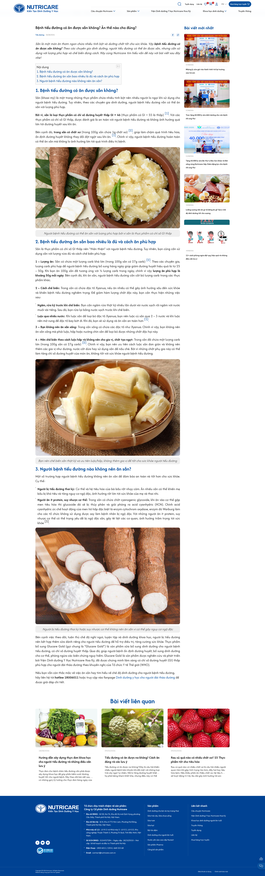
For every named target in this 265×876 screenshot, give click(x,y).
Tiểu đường (39, 35)
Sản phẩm (132, 11)
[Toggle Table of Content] (117, 66)
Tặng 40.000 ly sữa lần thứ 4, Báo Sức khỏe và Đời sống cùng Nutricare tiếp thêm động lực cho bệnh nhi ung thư (207, 164)
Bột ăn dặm (153, 830)
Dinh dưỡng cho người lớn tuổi (160, 835)
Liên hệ (199, 4)
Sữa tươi (151, 820)
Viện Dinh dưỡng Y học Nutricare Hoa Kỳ (171, 11)
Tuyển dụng (189, 4)
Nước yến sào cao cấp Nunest (161, 839)
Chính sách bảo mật (221, 871)
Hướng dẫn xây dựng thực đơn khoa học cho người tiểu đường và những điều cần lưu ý (65, 761)
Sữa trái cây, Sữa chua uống (159, 815)
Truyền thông (244, 11)
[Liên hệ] (261, 858)
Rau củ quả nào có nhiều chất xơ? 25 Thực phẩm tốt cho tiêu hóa (198, 759)
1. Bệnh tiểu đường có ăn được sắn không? (65, 71)
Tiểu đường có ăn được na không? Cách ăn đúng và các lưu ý (132, 759)
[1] (167, 113)
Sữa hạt (151, 825)
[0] (205, 4)
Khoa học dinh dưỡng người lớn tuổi (206, 820)
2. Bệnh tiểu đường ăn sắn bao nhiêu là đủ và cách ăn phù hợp (78, 76)
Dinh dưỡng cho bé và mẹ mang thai (163, 810)
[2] (131, 130)
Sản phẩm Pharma (155, 844)
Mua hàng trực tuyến (200, 839)
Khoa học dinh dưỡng (213, 11)
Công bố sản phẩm (156, 849)
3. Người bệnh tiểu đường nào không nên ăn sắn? (69, 81)
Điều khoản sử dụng (204, 871)
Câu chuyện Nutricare (101, 11)
